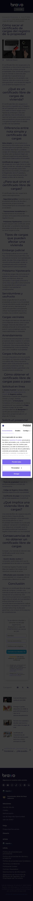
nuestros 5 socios (16, 440)
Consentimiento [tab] (7, 430)
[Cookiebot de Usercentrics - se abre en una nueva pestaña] (23, 425)
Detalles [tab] (17, 430)
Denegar (16, 474)
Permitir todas (16, 462)
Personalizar (15, 468)
